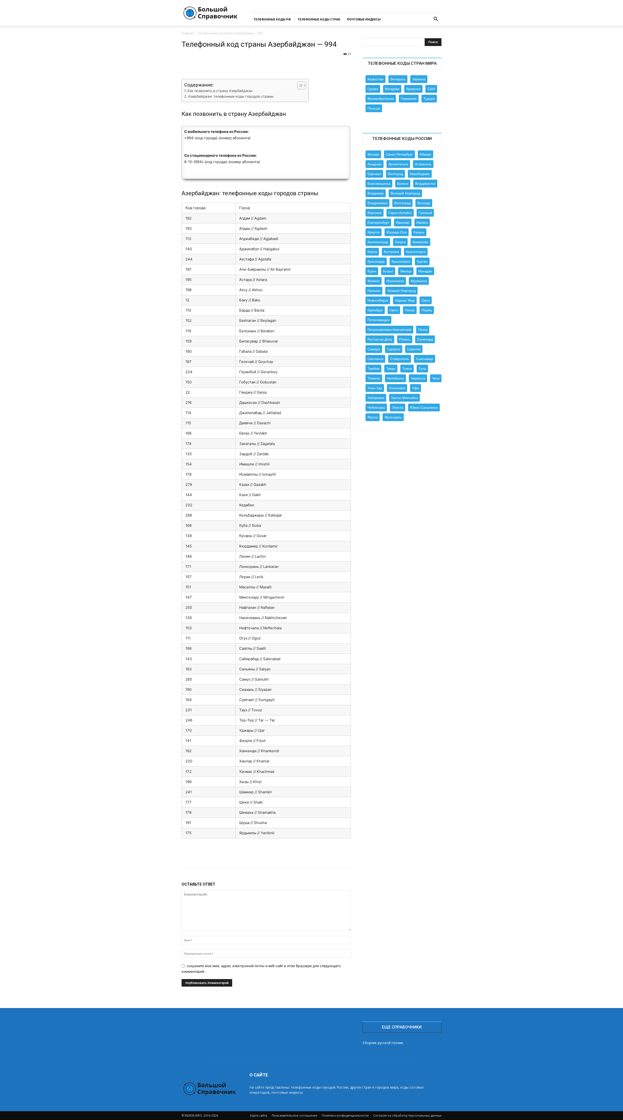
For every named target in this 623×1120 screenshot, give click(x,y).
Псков (422, 330)
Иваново (403, 222)
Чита (436, 378)
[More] (340, 65)
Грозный (425, 213)
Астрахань (423, 164)
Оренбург (375, 310)
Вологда (423, 203)
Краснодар (376, 261)
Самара (373, 349)
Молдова (392, 89)
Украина (418, 79)
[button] (435, 19)
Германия (409, 99)
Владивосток (425, 183)
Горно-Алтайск (400, 213)
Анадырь (374, 164)
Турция (429, 99)
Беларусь (397, 79)
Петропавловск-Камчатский (389, 330)
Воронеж (374, 213)
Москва (373, 154)
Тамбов (373, 368)
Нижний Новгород (401, 291)
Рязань (404, 339)
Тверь (390, 368)
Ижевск (422, 222)
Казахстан (375, 79)
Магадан (425, 271)
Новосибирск (377, 300)
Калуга (400, 242)
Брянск (402, 183)
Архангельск (398, 164)
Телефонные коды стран (319, 19)
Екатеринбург (378, 222)
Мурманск (419, 281)
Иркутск (373, 232)
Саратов (414, 349)
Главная (187, 33)
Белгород (395, 174)
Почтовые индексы (364, 19)
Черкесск (418, 378)
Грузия (372, 89)
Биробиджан (420, 174)
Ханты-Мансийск (404, 398)
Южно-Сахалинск (424, 407)
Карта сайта (258, 1115)
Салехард (425, 339)
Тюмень (373, 378)
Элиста (397, 407)
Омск (425, 300)
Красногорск (416, 252)
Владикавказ (377, 203)
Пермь (426, 310)
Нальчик (373, 291)
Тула (422, 368)
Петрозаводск (378, 320)
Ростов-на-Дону (379, 339)
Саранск (393, 349)
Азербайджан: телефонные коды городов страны (231, 96)
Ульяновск (397, 388)
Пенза (410, 310)
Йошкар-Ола (396, 232)
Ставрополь (399, 359)
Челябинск (395, 378)
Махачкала (395, 281)
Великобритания (380, 99)
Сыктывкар (424, 359)
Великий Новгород (405, 193)
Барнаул (374, 174)
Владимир (375, 193)
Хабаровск (375, 398)
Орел (394, 310)
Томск (407, 368)
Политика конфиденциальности (345, 1115)
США (431, 89)
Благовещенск (378, 183)
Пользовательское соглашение (294, 1115)
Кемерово (420, 242)
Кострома (391, 252)
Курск (371, 271)
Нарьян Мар (405, 300)
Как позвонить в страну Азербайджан (219, 91)
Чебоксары (376, 407)
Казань (418, 232)
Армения (413, 89)
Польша (373, 108)
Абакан (425, 154)
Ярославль (393, 417)
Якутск (372, 417)
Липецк (406, 271)
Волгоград (402, 203)
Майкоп (373, 281)
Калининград (377, 242)
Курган (422, 261)
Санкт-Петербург (399, 154)
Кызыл (388, 271)
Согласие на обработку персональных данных (407, 1115)
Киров (372, 252)
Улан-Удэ (374, 388)
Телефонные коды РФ (272, 19)
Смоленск (375, 359)
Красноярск (401, 261)
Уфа (415, 388)
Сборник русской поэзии (383, 1042)
